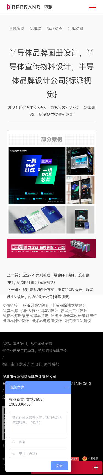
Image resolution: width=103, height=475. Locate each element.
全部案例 (16, 28)
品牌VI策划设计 (29, 7)
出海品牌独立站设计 (69, 305)
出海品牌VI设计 (15, 320)
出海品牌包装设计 (46, 320)
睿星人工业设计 (73, 310)
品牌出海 (10, 310)
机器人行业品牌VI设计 (39, 310)
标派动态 (54, 28)
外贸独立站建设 (77, 320)
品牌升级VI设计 (36, 305)
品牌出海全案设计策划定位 (74, 315)
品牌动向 (75, 28)
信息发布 (16, 36)
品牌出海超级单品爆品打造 (25, 315)
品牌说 (35, 28)
